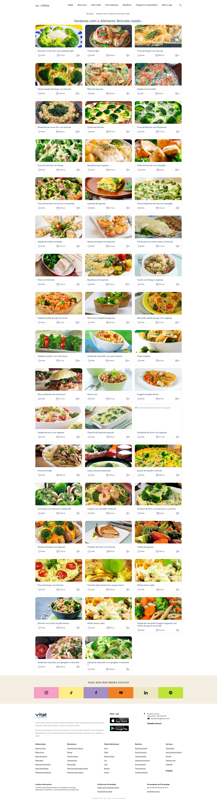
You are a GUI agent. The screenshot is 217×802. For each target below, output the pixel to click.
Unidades (169, 764)
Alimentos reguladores (43, 772)
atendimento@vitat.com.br (160, 719)
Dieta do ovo (39, 752)
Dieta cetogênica (41, 756)
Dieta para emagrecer (43, 764)
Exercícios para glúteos (75, 772)
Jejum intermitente (41, 768)
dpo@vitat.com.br (153, 791)
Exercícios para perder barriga (77, 768)
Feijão (106, 752)
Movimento (72, 744)
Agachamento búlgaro (75, 748)
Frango (106, 772)
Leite (105, 764)
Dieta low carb (40, 748)
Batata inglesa (109, 756)
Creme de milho (140, 756)
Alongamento (72, 760)
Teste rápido (170, 748)
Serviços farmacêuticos (174, 752)
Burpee (69, 752)
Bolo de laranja (140, 764)
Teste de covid (170, 760)
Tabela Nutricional (111, 744)
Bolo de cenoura (141, 752)
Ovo (105, 760)
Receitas (89, 14)
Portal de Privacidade (104, 791)
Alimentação (40, 744)
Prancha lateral (72, 756)
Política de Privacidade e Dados (108, 788)
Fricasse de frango (141, 772)
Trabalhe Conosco (154, 723)
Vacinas (168, 756)
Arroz (106, 748)
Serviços (169, 744)
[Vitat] (43, 5)
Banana (107, 768)
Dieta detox (39, 760)
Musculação (71, 764)
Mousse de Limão (141, 748)
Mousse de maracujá (142, 760)
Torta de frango (140, 768)
